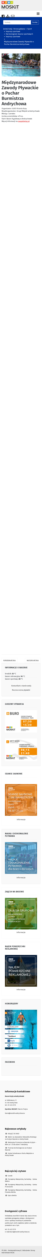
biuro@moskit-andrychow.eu (15, 1113)
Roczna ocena (17, 690)
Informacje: (21, 878)
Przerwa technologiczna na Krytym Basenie (18, 1149)
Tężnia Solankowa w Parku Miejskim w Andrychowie (19, 1154)
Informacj (20, 990)
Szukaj (34, 22)
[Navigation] (38, 14)
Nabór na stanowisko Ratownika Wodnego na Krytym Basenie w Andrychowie (21, 1138)
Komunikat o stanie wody (21, 686)
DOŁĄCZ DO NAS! (13, 1134)
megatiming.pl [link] (24, 121)
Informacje (21, 820)
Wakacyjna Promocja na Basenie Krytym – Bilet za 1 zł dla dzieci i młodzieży (20, 1143)
